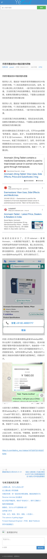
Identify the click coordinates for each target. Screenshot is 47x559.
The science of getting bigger (12, 517)
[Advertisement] (23, 35)
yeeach (11, 67)
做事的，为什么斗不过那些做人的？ (15, 507)
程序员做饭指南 (7, 504)
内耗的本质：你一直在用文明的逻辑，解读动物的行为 (21, 494)
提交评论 (40, 548)
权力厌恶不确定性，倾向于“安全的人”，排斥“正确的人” (21, 500)
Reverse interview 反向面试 (12, 497)
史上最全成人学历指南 (10, 490)
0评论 (40, 67)
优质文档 (5, 67)
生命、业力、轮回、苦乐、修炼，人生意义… (18, 514)
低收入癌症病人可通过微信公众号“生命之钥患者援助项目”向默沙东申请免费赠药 (35, 474)
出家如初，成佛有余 (23, 2)
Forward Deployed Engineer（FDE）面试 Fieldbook (21, 521)
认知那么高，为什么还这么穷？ (13, 487)
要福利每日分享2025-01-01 (12, 472)
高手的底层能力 (7, 524)
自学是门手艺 (7, 511)
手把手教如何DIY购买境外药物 (16, 63)
